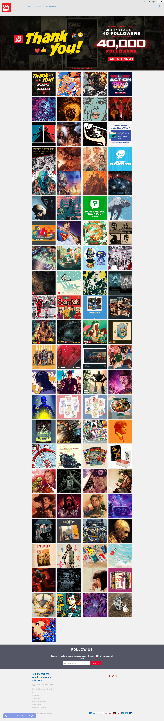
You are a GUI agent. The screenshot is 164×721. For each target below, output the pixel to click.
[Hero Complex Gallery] (14, 7)
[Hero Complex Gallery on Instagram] (116, 676)
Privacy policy (36, 698)
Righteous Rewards (50, 6)
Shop (30, 6)
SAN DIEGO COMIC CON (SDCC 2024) (42, 685)
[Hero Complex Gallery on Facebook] (109, 676)
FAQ (33, 692)
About (37, 6)
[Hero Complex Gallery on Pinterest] (113, 676)
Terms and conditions (39, 701)
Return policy (36, 704)
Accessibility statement (39, 707)
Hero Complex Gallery (44, 713)
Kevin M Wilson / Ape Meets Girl (42, 689)
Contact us (35, 695)
